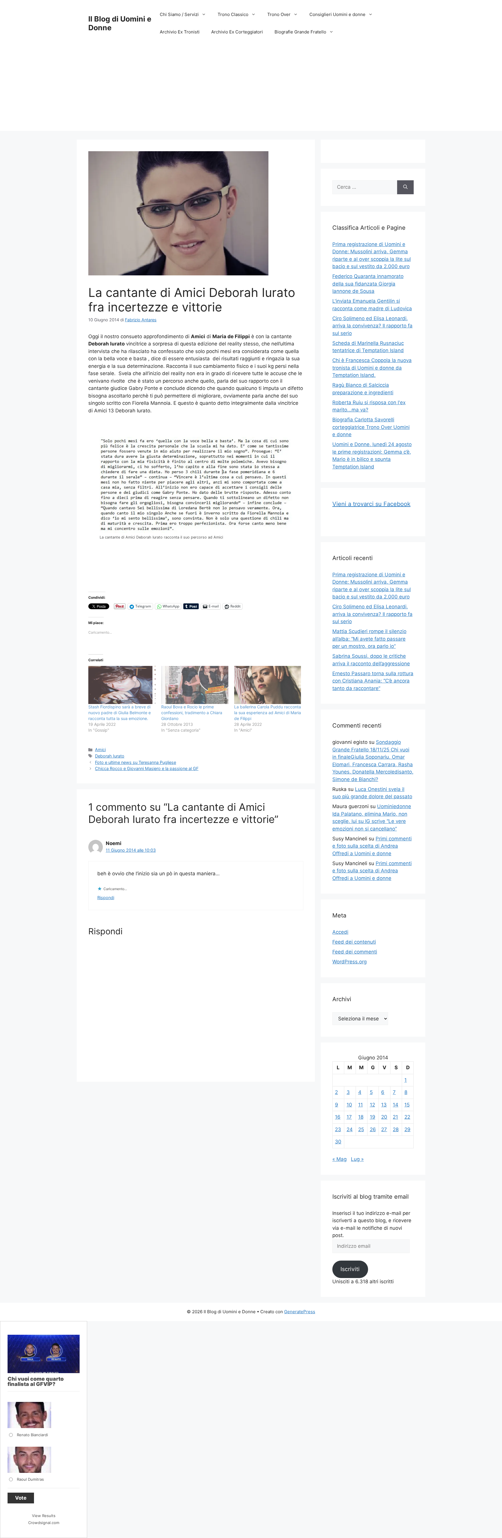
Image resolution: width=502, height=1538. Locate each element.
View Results (43, 1515)
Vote (20, 1498)
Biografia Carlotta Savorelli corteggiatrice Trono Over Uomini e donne (371, 427)
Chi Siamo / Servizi (179, 14)
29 (407, 1129)
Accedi (340, 932)
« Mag (339, 1159)
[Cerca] (405, 187)
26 (373, 1129)
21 (395, 1117)
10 (349, 1105)
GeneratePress (299, 1311)
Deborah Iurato (109, 755)
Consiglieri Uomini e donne (337, 14)
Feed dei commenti (354, 952)
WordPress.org (349, 962)
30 (338, 1142)
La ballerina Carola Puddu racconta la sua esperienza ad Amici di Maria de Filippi (267, 712)
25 (361, 1129)
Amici (100, 749)
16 (337, 1117)
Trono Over (279, 14)
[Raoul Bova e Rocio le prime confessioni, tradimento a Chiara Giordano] (194, 685)
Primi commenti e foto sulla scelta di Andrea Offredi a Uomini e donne (372, 846)
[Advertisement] (251, 90)
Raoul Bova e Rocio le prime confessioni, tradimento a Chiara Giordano (191, 712)
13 (384, 1105)
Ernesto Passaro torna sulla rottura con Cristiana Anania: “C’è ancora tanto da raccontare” (372, 681)
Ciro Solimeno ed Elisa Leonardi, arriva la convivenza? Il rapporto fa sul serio (372, 326)
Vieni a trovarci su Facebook (371, 503)
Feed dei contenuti (354, 942)
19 (372, 1117)
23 (338, 1129)
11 (360, 1105)
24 (350, 1129)
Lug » (357, 1159)
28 (396, 1129)
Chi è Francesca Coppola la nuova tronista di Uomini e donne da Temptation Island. (372, 367)
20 (384, 1117)
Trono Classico (233, 14)
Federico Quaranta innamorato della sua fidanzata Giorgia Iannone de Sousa (368, 283)
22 (407, 1117)
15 (407, 1105)
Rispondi (105, 897)
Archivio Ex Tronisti (180, 32)
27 (384, 1129)
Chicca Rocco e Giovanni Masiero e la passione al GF (146, 768)
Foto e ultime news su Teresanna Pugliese (135, 762)
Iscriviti (350, 1269)
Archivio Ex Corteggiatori (237, 32)
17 (349, 1117)
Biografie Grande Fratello (300, 32)
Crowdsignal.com (43, 1522)
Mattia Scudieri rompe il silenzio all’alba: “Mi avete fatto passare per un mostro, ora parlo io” (369, 638)
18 (360, 1117)
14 (395, 1105)
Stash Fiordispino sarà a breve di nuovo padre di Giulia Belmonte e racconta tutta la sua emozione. (119, 712)
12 (372, 1105)
